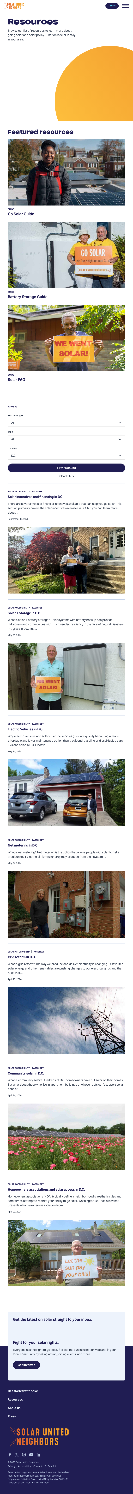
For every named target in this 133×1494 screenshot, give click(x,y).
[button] (125, 6)
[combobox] (66, 423)
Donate (112, 6)
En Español (50, 1466)
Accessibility (24, 1466)
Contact (37, 1466)
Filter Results (66, 468)
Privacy (11, 1466)
